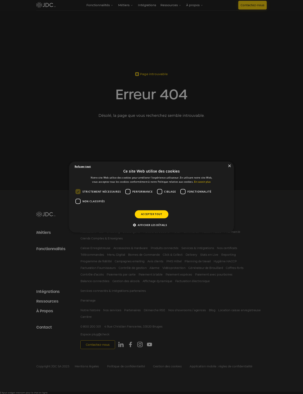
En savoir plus (202, 181)
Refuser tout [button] (83, 166)
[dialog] (151, 196)
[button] (151, 224)
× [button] (229, 165)
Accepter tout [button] (151, 214)
